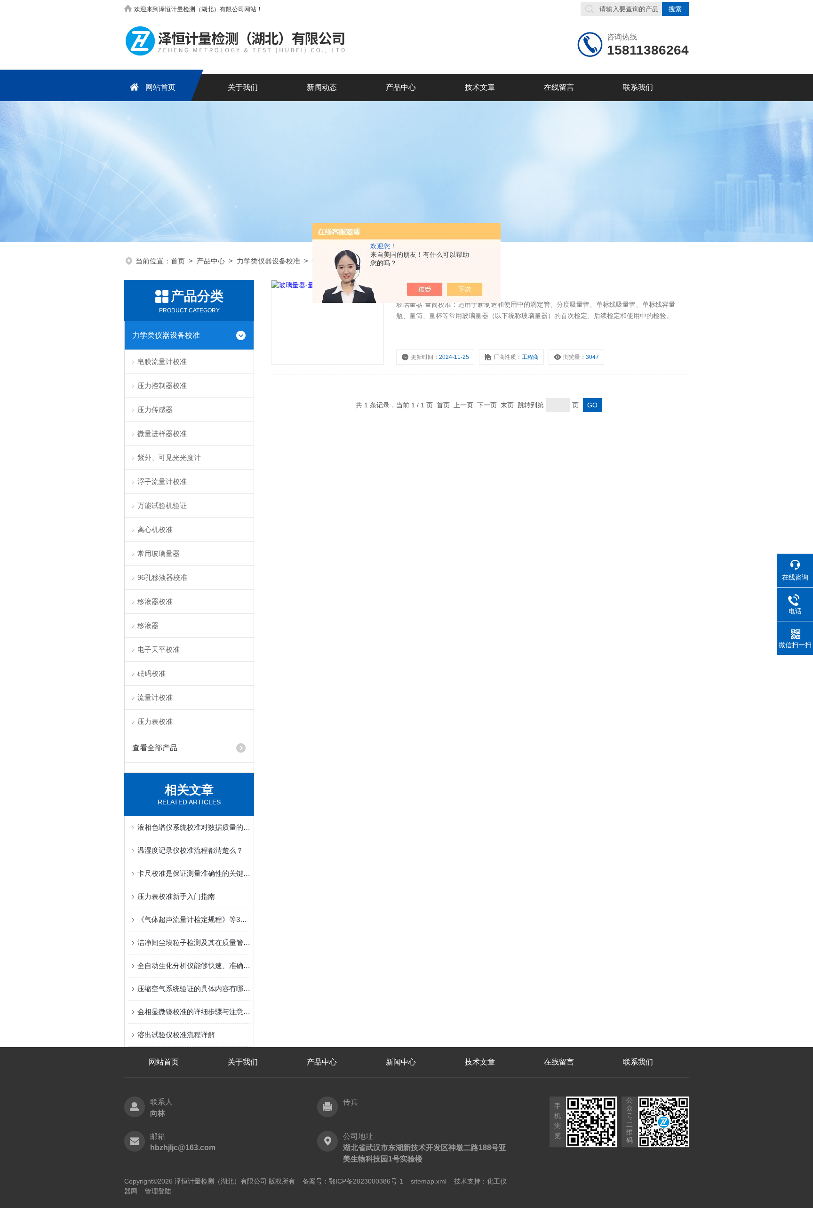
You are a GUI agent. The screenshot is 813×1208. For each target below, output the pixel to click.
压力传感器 (155, 409)
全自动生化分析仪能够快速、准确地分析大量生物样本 (193, 966)
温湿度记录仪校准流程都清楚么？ (190, 850)
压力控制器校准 (162, 385)
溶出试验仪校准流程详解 (176, 1035)
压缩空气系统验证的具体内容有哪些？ (193, 989)
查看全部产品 (154, 748)
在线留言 (559, 87)
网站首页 (160, 87)
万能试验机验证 (162, 505)
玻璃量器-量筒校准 (431, 287)
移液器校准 (155, 601)
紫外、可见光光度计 (169, 457)
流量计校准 (155, 697)
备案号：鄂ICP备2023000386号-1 (353, 1181)
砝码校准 (151, 673)
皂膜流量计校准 (162, 362)
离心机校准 (155, 529)
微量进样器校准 (162, 433)
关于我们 (243, 87)
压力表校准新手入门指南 (176, 896)
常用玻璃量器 (158, 553)
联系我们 (638, 87)
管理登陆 (158, 1191)
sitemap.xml (428, 1181)
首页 (178, 261)
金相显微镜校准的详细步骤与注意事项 (193, 1012)
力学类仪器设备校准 (268, 261)
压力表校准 (155, 721)
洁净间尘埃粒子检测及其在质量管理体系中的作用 (193, 942)
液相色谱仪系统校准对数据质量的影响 (193, 827)
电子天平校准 (158, 649)
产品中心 (401, 87)
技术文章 (480, 87)
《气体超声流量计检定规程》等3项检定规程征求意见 (193, 919)
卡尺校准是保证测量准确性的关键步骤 (193, 873)
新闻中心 (401, 1062)
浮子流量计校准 (162, 481)
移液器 (148, 625)
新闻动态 (322, 87)
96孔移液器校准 (162, 577)
